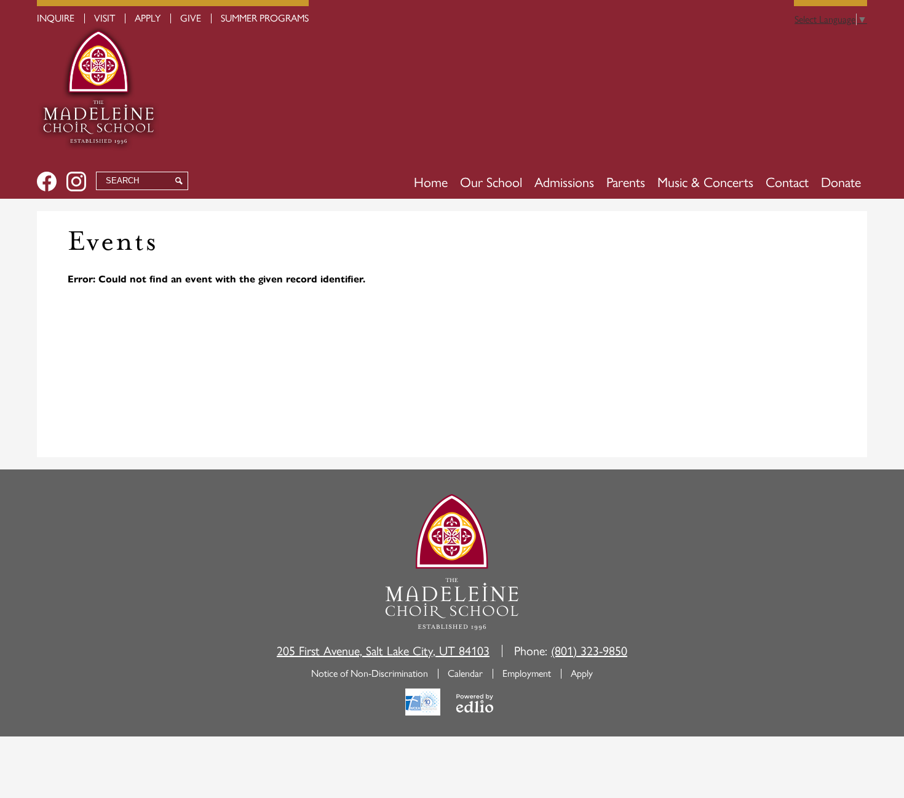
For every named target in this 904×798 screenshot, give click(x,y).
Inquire (55, 18)
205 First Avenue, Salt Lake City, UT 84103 (383, 651)
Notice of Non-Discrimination (369, 673)
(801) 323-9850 (589, 651)
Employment (526, 673)
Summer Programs (265, 18)
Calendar (465, 673)
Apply (148, 18)
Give (190, 18)
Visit (104, 18)
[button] (491, 183)
